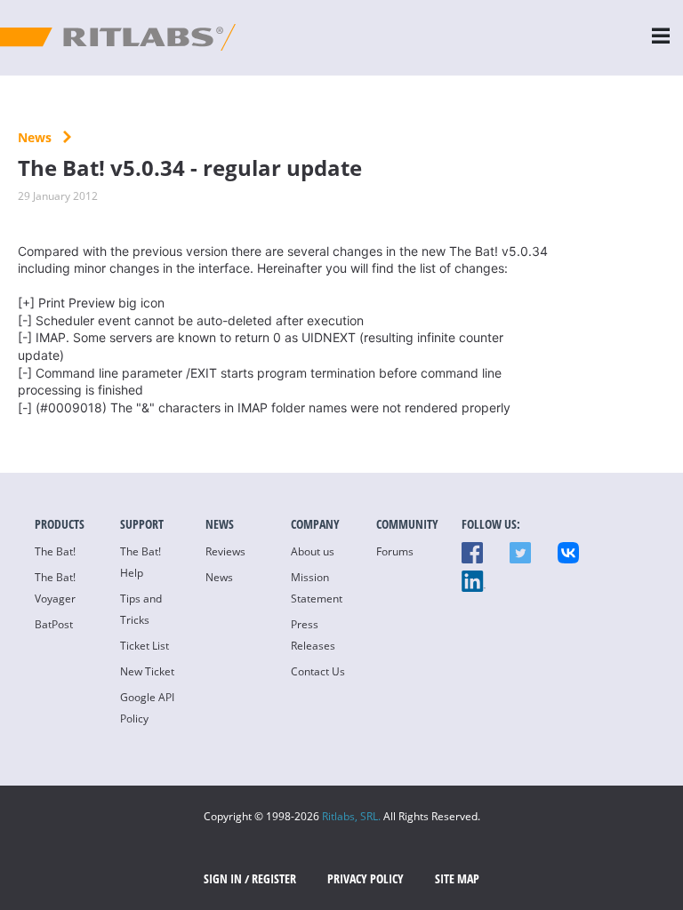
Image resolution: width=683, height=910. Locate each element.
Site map (457, 878)
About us (312, 551)
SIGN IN (223, 878)
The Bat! (55, 551)
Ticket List (144, 645)
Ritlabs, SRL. (351, 816)
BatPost (54, 624)
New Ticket (147, 671)
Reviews (225, 551)
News (36, 137)
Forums (395, 551)
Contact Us (318, 671)
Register (274, 878)
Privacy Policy (365, 878)
